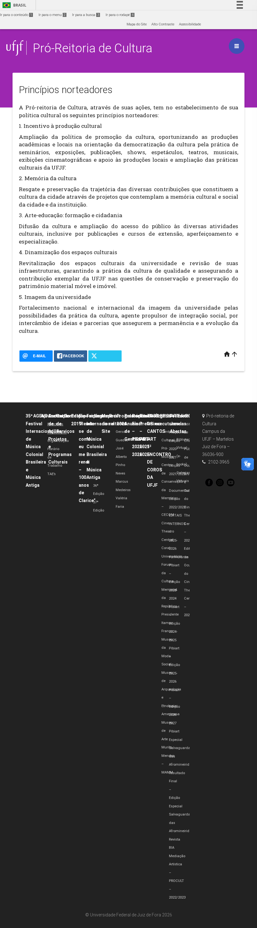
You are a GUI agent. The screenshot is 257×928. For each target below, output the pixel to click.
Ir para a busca (85, 15)
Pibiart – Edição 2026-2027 (174, 706)
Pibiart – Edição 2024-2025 (174, 623)
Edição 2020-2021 (174, 449)
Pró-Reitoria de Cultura (92, 48)
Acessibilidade (190, 24)
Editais (184, 415)
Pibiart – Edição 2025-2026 (174, 665)
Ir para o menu (52, 15)
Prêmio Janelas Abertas (178, 423)
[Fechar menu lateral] (236, 46)
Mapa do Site (137, 24)
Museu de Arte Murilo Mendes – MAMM (168, 747)
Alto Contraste (162, 24)
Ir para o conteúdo (16, 15)
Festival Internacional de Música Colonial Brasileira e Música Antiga (100, 446)
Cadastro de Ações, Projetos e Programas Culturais (60, 438)
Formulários (179, 557)
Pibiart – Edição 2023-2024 (174, 581)
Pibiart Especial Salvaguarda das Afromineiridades (183, 748)
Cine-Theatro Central (167, 531)
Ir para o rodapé (120, 15)
